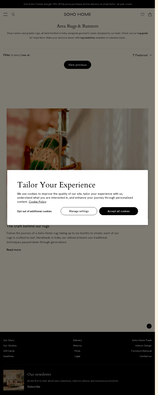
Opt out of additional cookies (34, 211)
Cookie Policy (37, 201)
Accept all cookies (119, 211)
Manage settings (79, 211)
